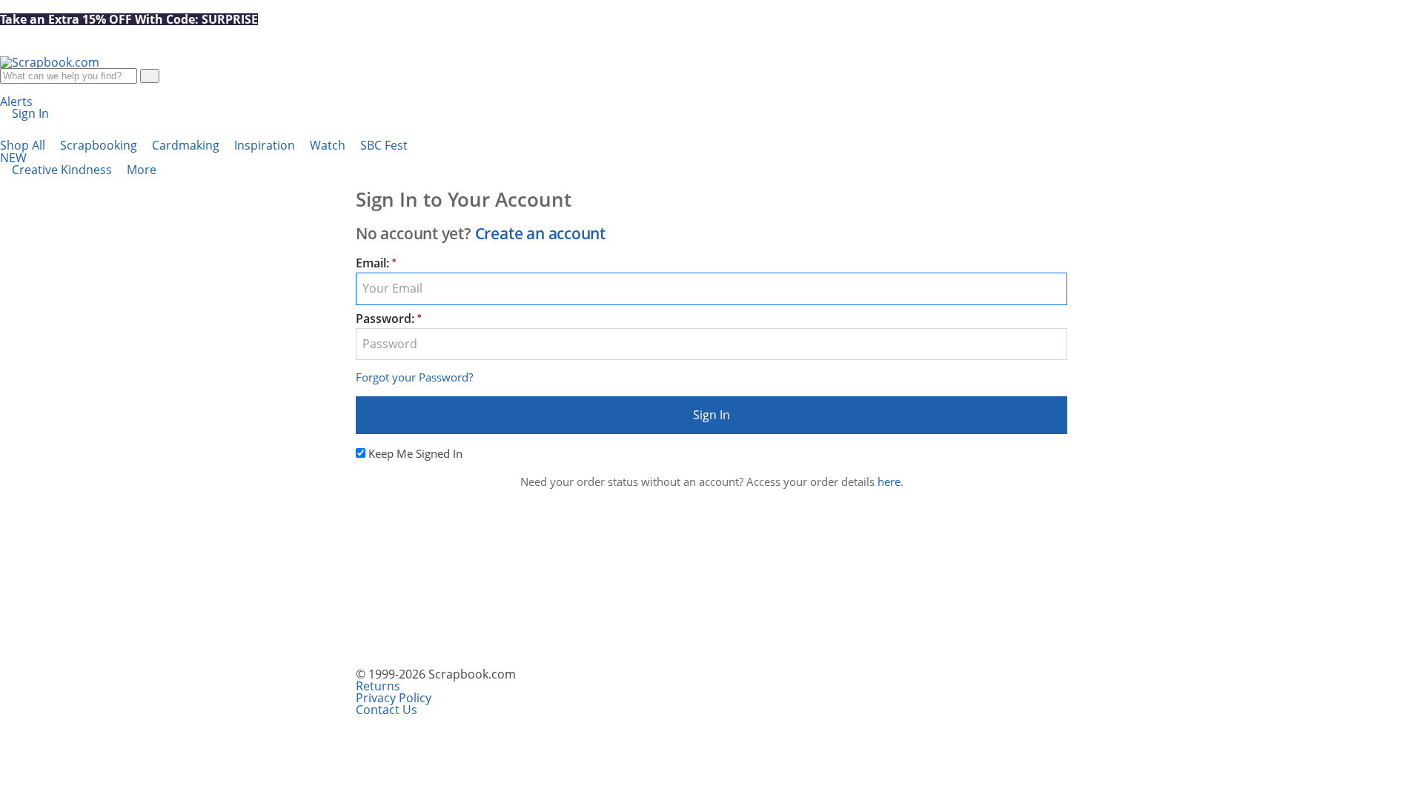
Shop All (24, 145)
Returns (378, 686)
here (889, 481)
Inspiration (266, 145)
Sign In (711, 415)
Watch (329, 145)
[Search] (149, 76)
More (143, 169)
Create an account (540, 233)
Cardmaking (187, 145)
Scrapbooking (100, 145)
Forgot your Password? (414, 377)
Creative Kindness (63, 169)
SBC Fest (204, 151)
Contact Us (386, 709)
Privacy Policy (393, 698)
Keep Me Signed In (415, 453)
